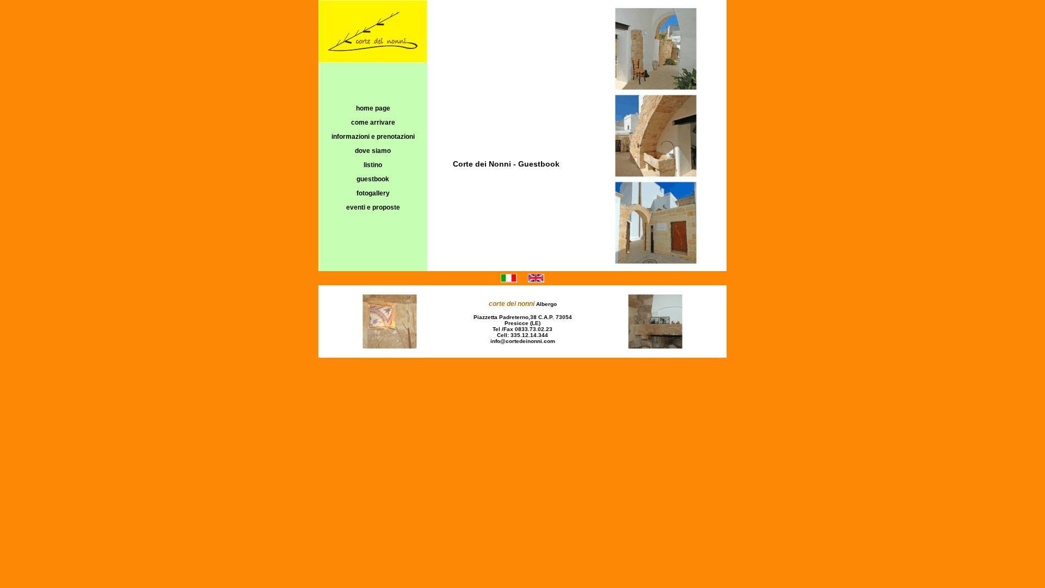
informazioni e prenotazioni (373, 136)
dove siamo (373, 151)
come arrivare (373, 122)
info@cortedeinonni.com (522, 341)
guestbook (372, 179)
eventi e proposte (373, 207)
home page (373, 108)
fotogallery (373, 193)
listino (373, 165)
